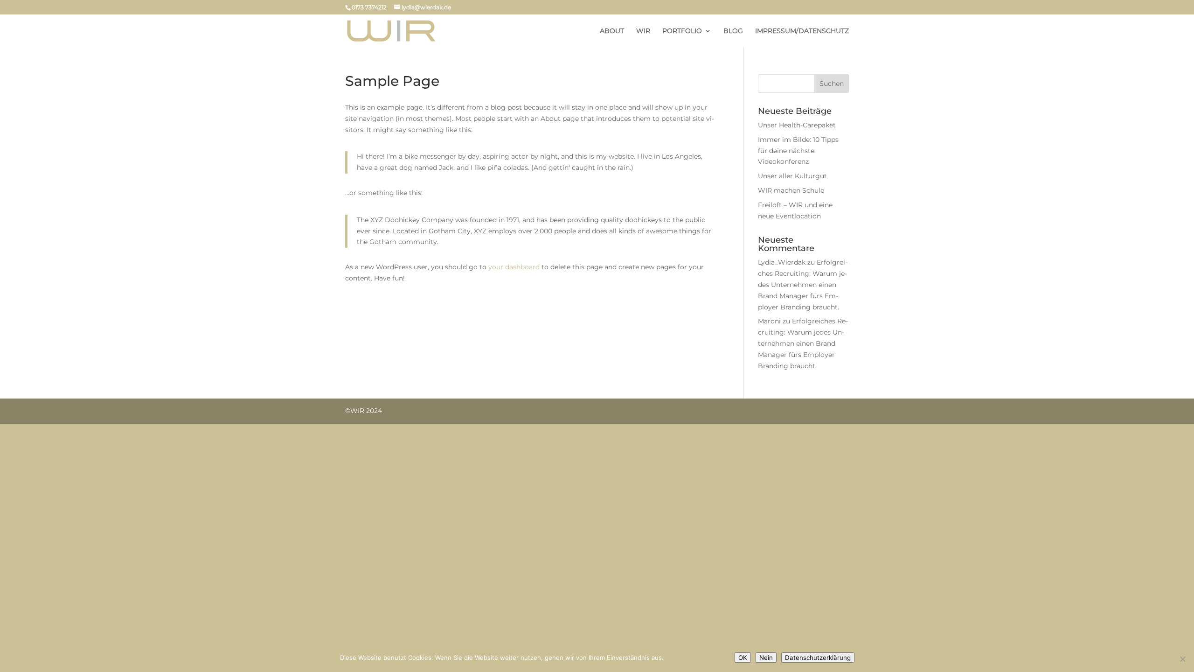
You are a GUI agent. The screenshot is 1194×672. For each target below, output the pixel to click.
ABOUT (612, 31)
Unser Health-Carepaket (797, 125)
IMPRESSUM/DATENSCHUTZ (802, 31)
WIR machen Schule (791, 190)
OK (742, 657)
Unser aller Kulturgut (792, 176)
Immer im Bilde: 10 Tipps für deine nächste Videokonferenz (798, 150)
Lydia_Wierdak (781, 262)
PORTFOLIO (682, 31)
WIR (643, 31)
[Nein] (1182, 659)
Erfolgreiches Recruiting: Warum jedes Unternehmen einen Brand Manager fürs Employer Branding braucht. (802, 284)
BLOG (733, 31)
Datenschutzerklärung (698, 657)
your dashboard (514, 267)
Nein (766, 657)
